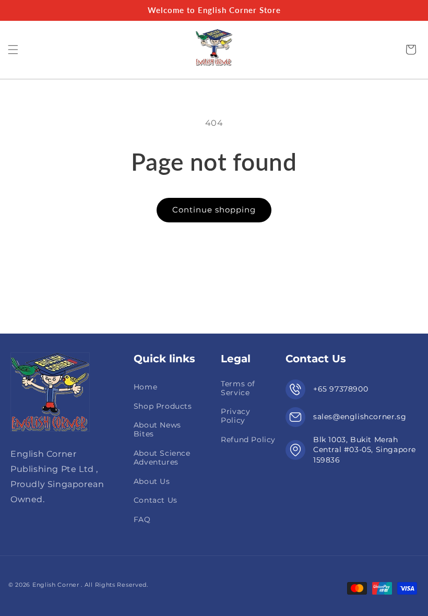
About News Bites (157, 429)
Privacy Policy (235, 416)
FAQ (142, 519)
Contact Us (155, 500)
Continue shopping (214, 210)
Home (145, 387)
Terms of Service (238, 388)
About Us (152, 481)
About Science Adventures (162, 457)
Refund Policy (248, 439)
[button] (13, 49)
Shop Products (163, 406)
